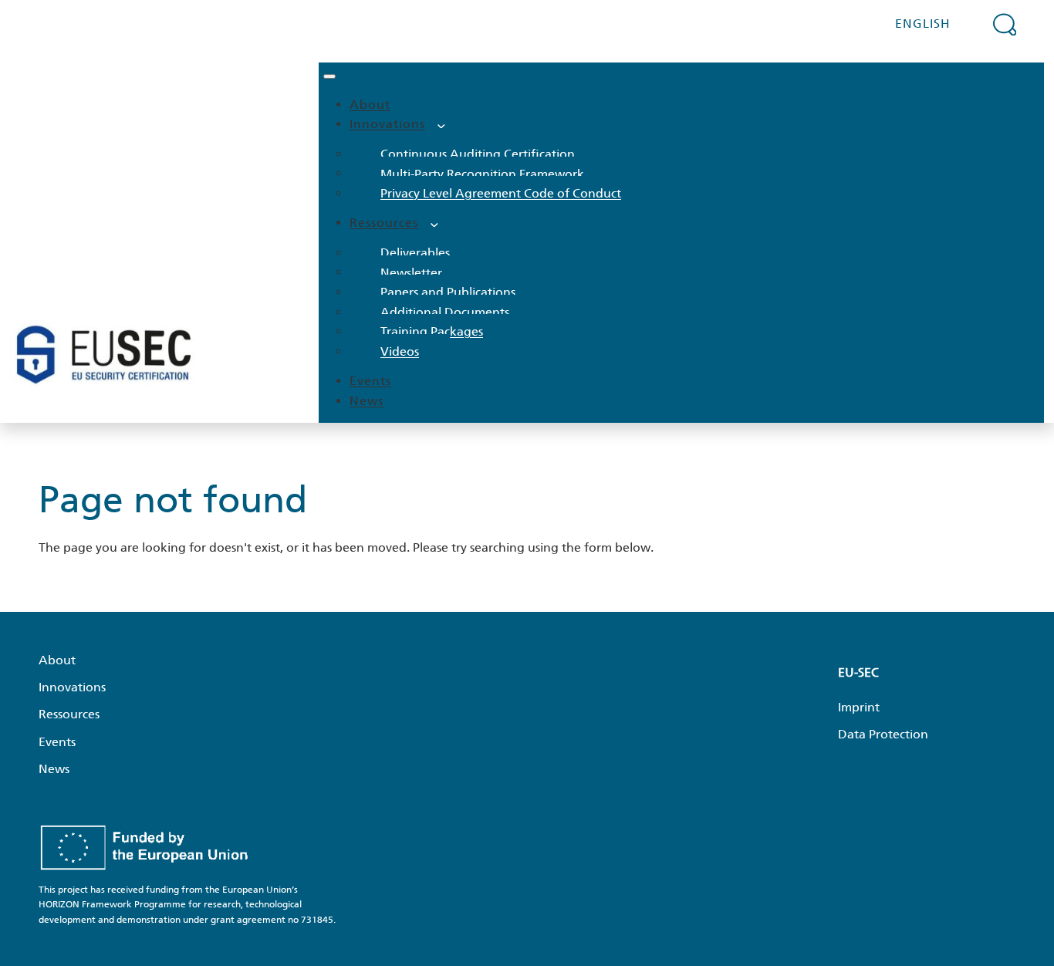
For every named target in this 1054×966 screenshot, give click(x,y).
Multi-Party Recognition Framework (482, 173)
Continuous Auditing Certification (477, 154)
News (366, 400)
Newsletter (411, 272)
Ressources (384, 222)
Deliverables (415, 252)
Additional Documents (444, 312)
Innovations (387, 124)
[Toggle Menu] (329, 76)
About (370, 104)
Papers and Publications (447, 292)
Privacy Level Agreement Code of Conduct (500, 193)
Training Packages (431, 331)
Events (370, 380)
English (923, 23)
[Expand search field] (1004, 24)
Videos (399, 351)
